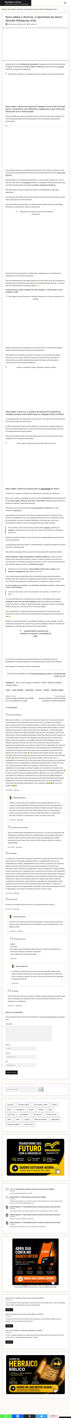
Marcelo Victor (14, 1197)
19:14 (63, 173)
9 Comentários (33, 24)
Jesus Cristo (11, 1114)
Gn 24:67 (36, 185)
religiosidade (55, 1119)
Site (6, 1061)
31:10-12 (8, 175)
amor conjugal (17, 690)
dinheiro (54, 1105)
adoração (10, 1105)
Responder (17, 790)
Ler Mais (9, 1310)
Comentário (9, 1024)
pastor (18, 1119)
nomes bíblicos (24, 1114)
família (46, 690)
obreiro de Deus (52, 1114)
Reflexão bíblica (11, 685)
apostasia (45, 488)
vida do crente (28, 1124)
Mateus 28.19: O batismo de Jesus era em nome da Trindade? (35, 1189)
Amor (18, 683)
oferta (9, 1119)
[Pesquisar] (41, 1089)
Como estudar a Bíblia (40, 1105)
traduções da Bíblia (13, 1124)
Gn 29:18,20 (44, 185)
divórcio (39, 690)
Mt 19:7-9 (17, 510)
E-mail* (7, 1053)
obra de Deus (37, 1114)
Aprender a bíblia (23, 1105)
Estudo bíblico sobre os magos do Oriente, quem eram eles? (42, 1207)
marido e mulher (57, 690)
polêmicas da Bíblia (40, 1119)
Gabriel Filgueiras (13, 24)
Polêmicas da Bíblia (54, 683)
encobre (11, 530)
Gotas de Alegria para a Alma (41, 674)
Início (4, 9)
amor (8, 690)
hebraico (41, 1110)
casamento (29, 690)
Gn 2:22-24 (27, 182)
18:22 (59, 173)
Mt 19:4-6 (51, 185)
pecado (27, 1119)
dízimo (9, 1110)
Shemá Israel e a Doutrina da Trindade (34, 1197)
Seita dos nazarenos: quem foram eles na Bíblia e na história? (24, 1314)
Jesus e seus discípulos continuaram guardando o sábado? (23, 1330)
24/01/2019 (23, 24)
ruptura (61, 67)
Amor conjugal (26, 683)
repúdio (47, 527)
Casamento (36, 683)
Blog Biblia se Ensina (13, 2)
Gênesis (31, 1110)
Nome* (7, 1045)
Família (44, 683)
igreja (50, 1110)
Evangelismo (20, 1110)
